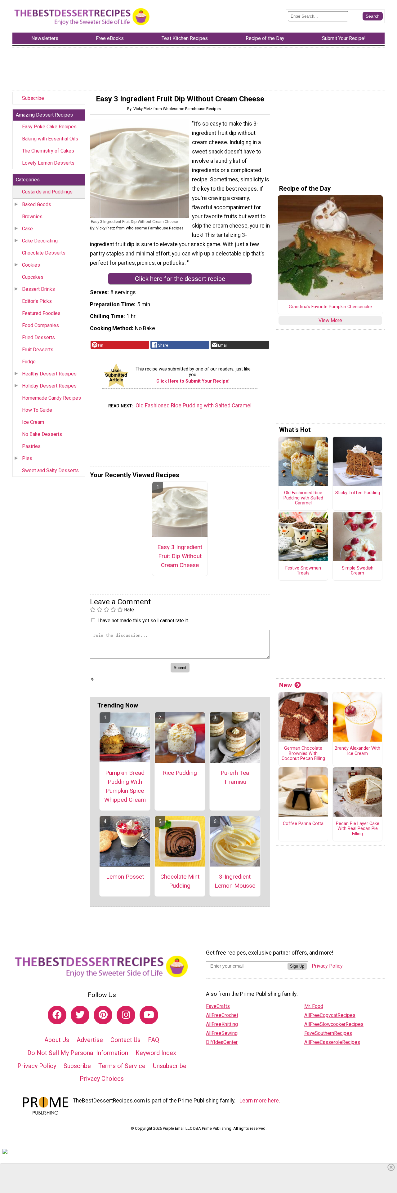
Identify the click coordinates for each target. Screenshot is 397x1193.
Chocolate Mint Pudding (179, 881)
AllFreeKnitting (222, 1024)
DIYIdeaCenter (222, 1042)
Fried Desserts (38, 337)
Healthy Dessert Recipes (49, 374)
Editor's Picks (37, 301)
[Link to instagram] (126, 1015)
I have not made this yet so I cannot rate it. (143, 620)
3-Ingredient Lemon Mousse (235, 881)
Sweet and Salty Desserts (50, 470)
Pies (27, 458)
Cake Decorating (40, 241)
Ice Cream (33, 422)
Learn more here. (259, 1101)
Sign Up (297, 966)
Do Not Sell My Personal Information (77, 1053)
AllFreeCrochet (222, 1015)
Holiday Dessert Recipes (49, 386)
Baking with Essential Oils (50, 139)
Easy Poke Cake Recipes (49, 127)
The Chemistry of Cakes (48, 151)
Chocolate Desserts (43, 253)
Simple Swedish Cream (357, 571)
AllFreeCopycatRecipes (329, 1015)
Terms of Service (121, 1066)
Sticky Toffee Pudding (357, 492)
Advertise (90, 1040)
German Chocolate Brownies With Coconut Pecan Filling (303, 753)
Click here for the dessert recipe (180, 278)
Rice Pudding (180, 772)
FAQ (153, 1040)
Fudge (29, 362)
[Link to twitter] (80, 1015)
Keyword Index (156, 1053)
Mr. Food (313, 1006)
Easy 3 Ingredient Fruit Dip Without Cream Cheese (179, 556)
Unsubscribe (169, 1066)
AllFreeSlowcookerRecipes (334, 1024)
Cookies (31, 265)
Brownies (32, 217)
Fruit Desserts (37, 350)
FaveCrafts (218, 1006)
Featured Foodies (41, 313)
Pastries (31, 446)
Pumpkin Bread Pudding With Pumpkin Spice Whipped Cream (125, 786)
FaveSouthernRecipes (328, 1033)
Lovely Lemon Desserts (48, 163)
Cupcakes (32, 277)
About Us (56, 1040)
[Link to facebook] (57, 1015)
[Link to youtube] (149, 1015)
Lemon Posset (125, 876)
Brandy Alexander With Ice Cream (357, 751)
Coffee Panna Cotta (303, 823)
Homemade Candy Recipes (51, 398)
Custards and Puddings (47, 192)
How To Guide (37, 410)
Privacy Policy (36, 1066)
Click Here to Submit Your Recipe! (193, 381)
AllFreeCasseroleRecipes (332, 1042)
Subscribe (33, 98)
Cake (27, 229)
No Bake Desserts (42, 434)
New (285, 685)
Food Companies (40, 325)
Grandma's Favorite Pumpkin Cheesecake (330, 306)
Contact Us (125, 1040)
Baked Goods (36, 204)
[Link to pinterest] (103, 1015)
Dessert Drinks (38, 289)
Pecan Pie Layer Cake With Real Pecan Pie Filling (357, 828)
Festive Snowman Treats (303, 571)
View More (330, 320)
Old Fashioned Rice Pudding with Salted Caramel (194, 405)
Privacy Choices (102, 1078)
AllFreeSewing (222, 1033)
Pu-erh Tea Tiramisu (235, 777)
